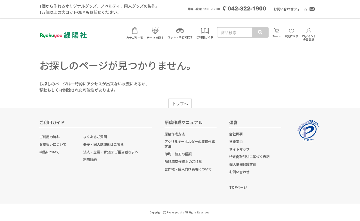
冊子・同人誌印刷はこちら (103, 144)
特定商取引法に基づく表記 (249, 156)
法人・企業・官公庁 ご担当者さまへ (110, 151)
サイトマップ (239, 149)
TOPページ (238, 187)
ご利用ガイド (52, 122)
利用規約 (90, 159)
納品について (49, 151)
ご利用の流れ (49, 136)
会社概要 (236, 133)
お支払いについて (52, 144)
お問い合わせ (239, 171)
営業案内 (236, 141)
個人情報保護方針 (242, 164)
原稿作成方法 (175, 133)
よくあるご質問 (95, 136)
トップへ (180, 103)
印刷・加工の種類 (178, 153)
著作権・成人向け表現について (188, 169)
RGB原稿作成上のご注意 (183, 161)
